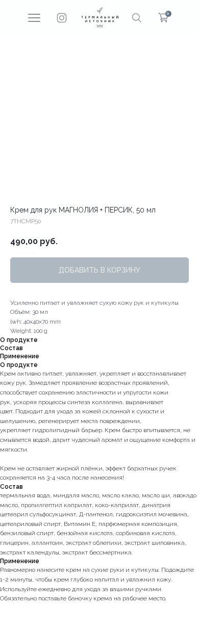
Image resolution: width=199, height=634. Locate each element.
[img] (100, 17)
